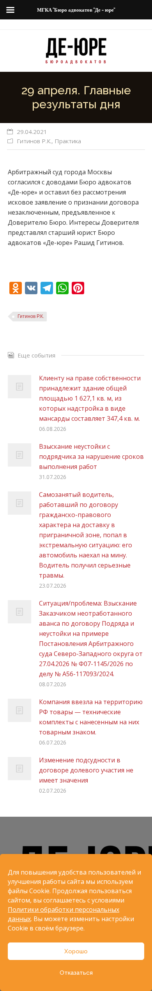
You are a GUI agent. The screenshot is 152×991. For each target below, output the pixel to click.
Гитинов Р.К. (34, 141)
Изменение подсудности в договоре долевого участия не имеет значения (86, 770)
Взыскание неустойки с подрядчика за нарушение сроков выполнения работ (91, 456)
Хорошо (76, 951)
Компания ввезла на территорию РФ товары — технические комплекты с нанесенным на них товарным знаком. (91, 717)
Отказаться (76, 972)
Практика (68, 141)
